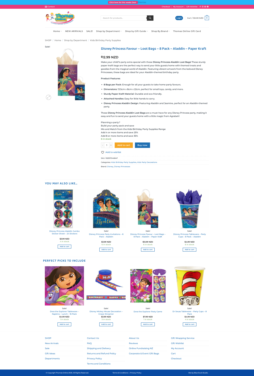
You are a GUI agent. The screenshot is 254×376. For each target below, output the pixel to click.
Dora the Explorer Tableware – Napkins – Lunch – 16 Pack (64, 312)
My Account (178, 7)
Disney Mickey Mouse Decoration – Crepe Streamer (106, 312)
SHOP (48, 40)
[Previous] (45, 223)
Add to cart (123, 145)
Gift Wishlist (191, 7)
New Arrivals (51, 343)
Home (56, 31)
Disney (110, 167)
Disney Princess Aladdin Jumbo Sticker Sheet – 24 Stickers (64, 232)
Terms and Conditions (98, 363)
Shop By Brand (159, 31)
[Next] (209, 223)
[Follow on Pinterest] (207, 7)
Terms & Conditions (120, 373)
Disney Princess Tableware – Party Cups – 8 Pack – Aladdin (189, 235)
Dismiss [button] (142, 2)
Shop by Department (108, 31)
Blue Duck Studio (201, 373)
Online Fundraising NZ (141, 348)
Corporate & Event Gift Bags (144, 353)
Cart (173, 353)
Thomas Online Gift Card (187, 31)
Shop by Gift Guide (135, 31)
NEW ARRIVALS (74, 31)
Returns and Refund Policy (101, 353)
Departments (52, 358)
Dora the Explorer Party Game (148, 311)
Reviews (133, 343)
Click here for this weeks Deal (123, 2)
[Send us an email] (205, 7)
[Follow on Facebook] (200, 7)
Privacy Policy (94, 358)
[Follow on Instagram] (202, 7)
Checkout (166, 7)
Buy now (142, 145)
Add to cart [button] (64, 246)
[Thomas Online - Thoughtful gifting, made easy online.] (60, 18)
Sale (47, 348)
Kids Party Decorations (147, 162)
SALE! (89, 31)
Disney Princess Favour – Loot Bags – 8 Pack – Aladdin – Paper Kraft (147, 235)
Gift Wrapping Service (182, 338)
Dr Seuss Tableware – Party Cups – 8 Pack (190, 312)
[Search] (150, 18)
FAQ (89, 343)
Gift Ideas (50, 353)
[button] (179, 18)
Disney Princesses (122, 167)
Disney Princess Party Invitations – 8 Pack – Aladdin (106, 235)
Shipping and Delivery (99, 348)
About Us (134, 338)
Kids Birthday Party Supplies (105, 40)
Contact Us (93, 338)
